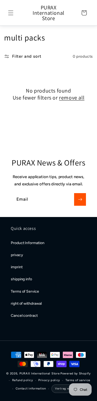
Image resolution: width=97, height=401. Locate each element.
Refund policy (22, 380)
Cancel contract (24, 315)
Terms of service (77, 380)
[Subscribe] (80, 199)
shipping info (21, 279)
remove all (71, 97)
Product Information (27, 243)
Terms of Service (25, 291)
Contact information (31, 388)
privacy (17, 255)
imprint (16, 267)
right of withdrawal (26, 303)
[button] (11, 13)
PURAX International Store (39, 373)
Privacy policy (49, 380)
